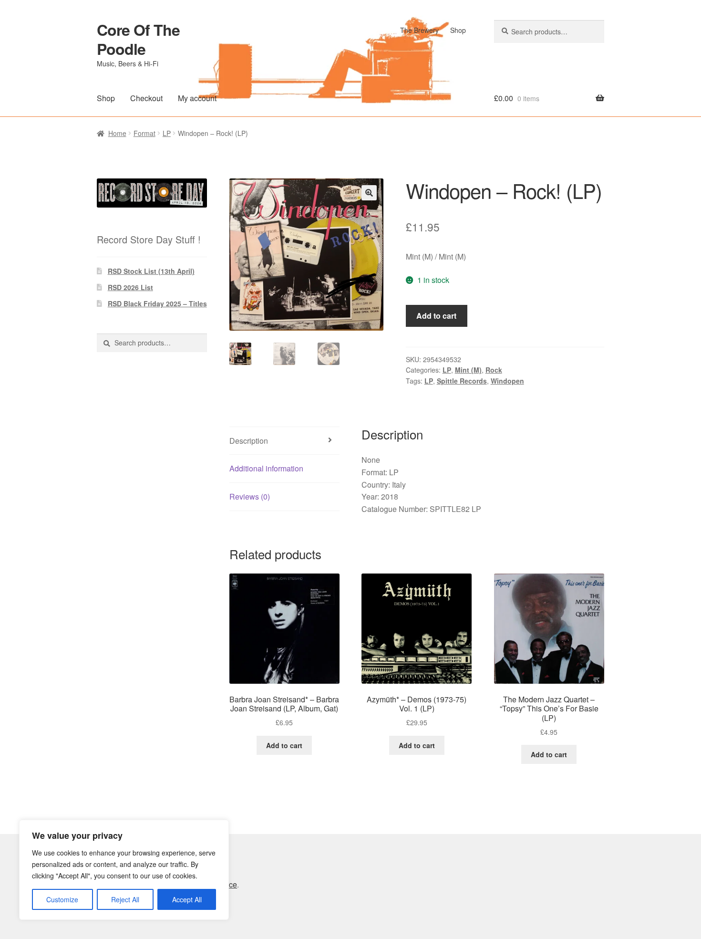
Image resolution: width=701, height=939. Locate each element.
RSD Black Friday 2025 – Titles (157, 303)
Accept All (187, 899)
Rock (493, 370)
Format (144, 133)
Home (117, 133)
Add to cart (436, 315)
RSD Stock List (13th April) (151, 271)
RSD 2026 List (130, 287)
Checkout (146, 98)
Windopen (507, 381)
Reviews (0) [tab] (249, 496)
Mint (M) (468, 370)
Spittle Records (462, 381)
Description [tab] (248, 440)
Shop (458, 30)
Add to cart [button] (284, 745)
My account (197, 98)
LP (167, 133)
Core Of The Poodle (138, 39)
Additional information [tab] (266, 468)
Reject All (125, 899)
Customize (62, 899)
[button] (369, 192)
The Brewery (419, 30)
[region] (124, 870)
